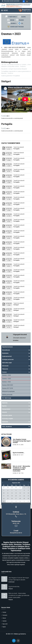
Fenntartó (5, 615)
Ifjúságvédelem (6, 409)
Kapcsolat (5, 624)
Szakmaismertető (7, 356)
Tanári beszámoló (18, 147)
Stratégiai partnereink (8, 359)
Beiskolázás (5, 353)
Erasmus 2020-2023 (7, 385)
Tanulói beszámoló (18, 158)
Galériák (4, 621)
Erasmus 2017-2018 (7, 388)
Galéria (23, 16)
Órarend (21, 20)
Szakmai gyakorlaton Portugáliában (10, 76)
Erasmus (4, 372)
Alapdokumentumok (7, 347)
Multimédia (5, 422)
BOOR (12, 634)
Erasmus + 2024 (6, 375)
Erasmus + (14, 23)
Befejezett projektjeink (8, 391)
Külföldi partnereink (7, 395)
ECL (22, 23)
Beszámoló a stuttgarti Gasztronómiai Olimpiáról (14, 69)
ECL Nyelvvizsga (6, 398)
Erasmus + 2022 (6, 382)
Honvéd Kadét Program (17, 26)
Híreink (12, 20)
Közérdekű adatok (7, 415)
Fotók (3, 116)
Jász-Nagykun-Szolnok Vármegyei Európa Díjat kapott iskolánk (22, 441)
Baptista (4, 406)
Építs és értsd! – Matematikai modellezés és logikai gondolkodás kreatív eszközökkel (21, 468)
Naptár (4, 626)
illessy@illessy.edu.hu (16, 533)
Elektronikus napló (7, 362)
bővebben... (16, 340)
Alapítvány (5, 403)
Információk (5, 366)
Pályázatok (5, 369)
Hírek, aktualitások (7, 426)
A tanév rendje (12, 16)
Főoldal (4, 612)
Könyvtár (4, 412)
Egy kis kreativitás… (18, 452)
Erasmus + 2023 (6, 378)
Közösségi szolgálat (7, 418)
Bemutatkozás (6, 350)
